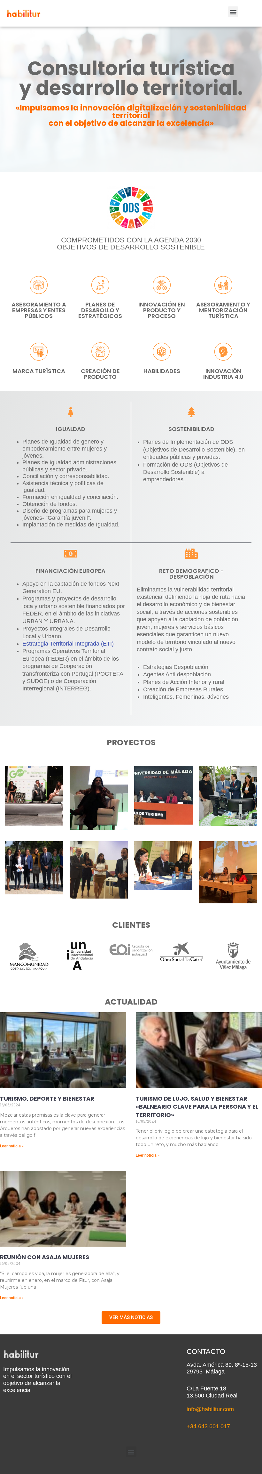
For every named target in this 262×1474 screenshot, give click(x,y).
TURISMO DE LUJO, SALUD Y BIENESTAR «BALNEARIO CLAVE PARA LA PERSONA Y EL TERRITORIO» (197, 1107)
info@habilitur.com (210, 1409)
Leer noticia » (12, 1146)
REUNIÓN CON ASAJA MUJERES (44, 1257)
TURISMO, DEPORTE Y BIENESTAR (47, 1099)
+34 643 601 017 (208, 1426)
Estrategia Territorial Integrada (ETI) (68, 643)
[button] (233, 11)
